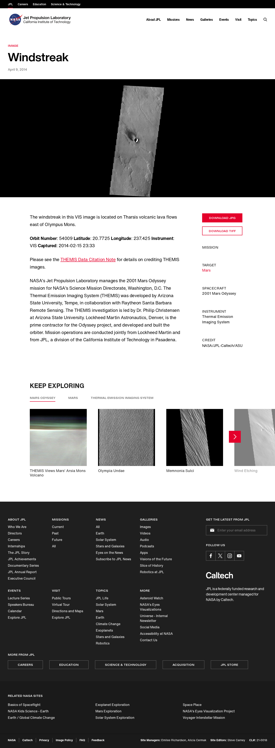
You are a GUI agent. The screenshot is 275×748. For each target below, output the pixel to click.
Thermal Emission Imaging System (122, 398)
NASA (12, 740)
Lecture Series (19, 598)
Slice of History (151, 565)
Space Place (192, 704)
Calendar (15, 611)
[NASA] (15, 19)
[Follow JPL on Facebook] (211, 556)
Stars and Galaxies (110, 546)
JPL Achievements (22, 559)
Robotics (103, 643)
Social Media (149, 627)
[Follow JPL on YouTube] (239, 556)
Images (145, 526)
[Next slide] (235, 437)
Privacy (44, 740)
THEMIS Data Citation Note (88, 259)
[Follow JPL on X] (220, 556)
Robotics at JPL (152, 572)
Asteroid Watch (151, 598)
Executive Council (21, 578)
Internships (16, 546)
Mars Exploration (108, 711)
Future (57, 539)
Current (58, 526)
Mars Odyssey (42, 398)
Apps (144, 552)
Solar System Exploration (114, 717)
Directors (15, 533)
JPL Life (102, 598)
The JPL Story (19, 552)
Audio (144, 539)
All (54, 546)
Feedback (98, 740)
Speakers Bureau (21, 604)
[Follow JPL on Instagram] (230, 556)
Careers (14, 539)
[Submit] (211, 530)
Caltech (27, 740)
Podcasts (147, 546)
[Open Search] (265, 20)
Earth (100, 533)
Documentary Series (23, 565)
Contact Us (148, 640)
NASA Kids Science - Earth (28, 711)
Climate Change (108, 623)
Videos (145, 533)
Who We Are (17, 526)
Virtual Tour (61, 604)
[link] (137, 138)
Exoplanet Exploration (112, 704)
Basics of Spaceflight (24, 704)
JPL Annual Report (22, 572)
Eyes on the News (109, 552)
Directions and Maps (67, 611)
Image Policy (64, 740)
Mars (206, 270)
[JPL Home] (47, 19)
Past (55, 533)
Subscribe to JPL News (113, 559)
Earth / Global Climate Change (31, 717)
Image (13, 46)
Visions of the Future (156, 559)
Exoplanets (104, 630)
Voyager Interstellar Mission (204, 717)
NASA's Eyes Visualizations (150, 607)
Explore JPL (17, 617)
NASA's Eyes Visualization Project (209, 711)
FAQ (82, 740)
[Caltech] (219, 575)
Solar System (106, 539)
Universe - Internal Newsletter (154, 618)
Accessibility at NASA (156, 633)
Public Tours (61, 598)
